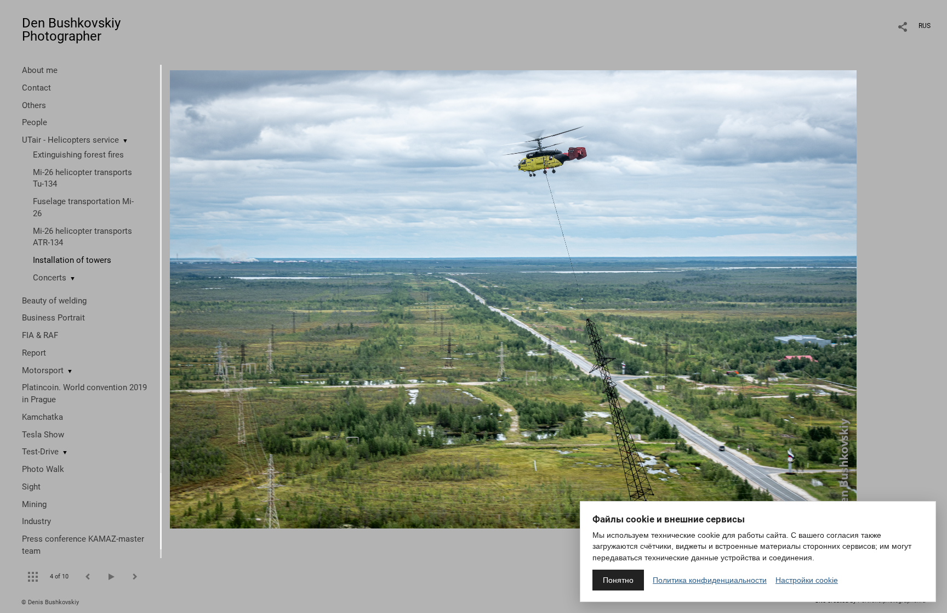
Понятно (618, 580)
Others (34, 105)
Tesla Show (43, 435)
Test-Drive (40, 452)
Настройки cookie (806, 580)
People (34, 122)
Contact (36, 88)
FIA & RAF (40, 335)
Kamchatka (42, 417)
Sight (31, 487)
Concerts (49, 278)
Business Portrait (53, 318)
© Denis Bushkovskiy (50, 602)
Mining (34, 504)
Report (34, 353)
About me (40, 70)
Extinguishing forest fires (78, 155)
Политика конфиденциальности (710, 580)
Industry (36, 521)
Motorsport (43, 370)
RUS (925, 26)
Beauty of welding (54, 301)
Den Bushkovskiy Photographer (71, 29)
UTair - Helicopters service (70, 140)
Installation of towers (72, 260)
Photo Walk (43, 469)
